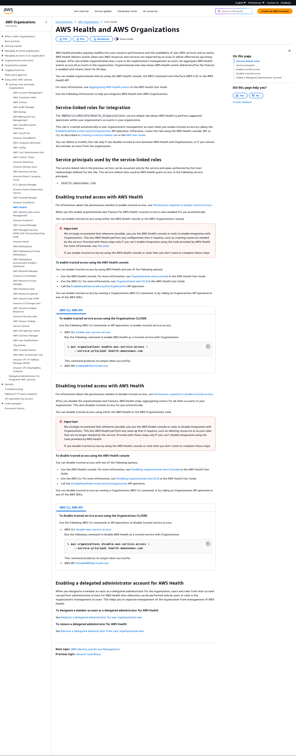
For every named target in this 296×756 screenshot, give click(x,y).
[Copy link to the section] (53, 107)
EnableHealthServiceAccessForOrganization (83, 131)
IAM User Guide (135, 135)
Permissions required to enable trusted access (182, 205)
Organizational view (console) (150, 276)
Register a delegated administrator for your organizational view (101, 617)
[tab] (71, 310)
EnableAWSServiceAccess (92, 365)
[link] (110, 22)
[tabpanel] (135, 343)
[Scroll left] (72, 11)
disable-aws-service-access (93, 529)
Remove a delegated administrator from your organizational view (102, 631)
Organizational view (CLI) (132, 281)
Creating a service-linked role (99, 135)
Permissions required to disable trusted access (183, 394)
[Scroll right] (160, 11)
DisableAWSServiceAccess (92, 563)
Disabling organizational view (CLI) (138, 478)
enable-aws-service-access (93, 332)
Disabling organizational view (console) (156, 469)
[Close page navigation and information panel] (289, 51)
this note (103, 246)
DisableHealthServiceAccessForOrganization (99, 483)
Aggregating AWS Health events (109, 87)
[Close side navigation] (46, 22)
